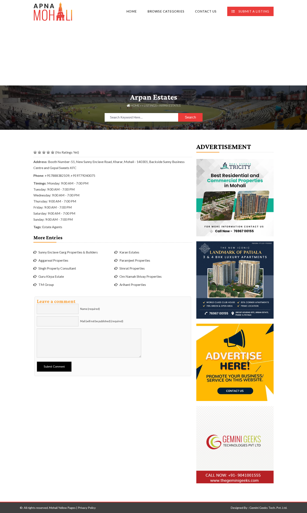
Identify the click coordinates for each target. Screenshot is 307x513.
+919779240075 (83, 175)
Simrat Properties (132, 268)
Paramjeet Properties (134, 260)
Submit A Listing (253, 11)
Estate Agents (52, 227)
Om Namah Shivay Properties (140, 276)
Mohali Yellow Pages (62, 507)
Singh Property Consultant (57, 268)
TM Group (46, 284)
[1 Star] (35, 152)
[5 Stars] (52, 152)
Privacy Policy (87, 507)
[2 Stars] (39, 152)
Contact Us (206, 11)
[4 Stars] (48, 152)
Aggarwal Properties (53, 260)
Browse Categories (165, 11)
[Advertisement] (153, 54)
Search (190, 117)
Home (131, 11)
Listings (150, 105)
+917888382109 (57, 175)
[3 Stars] (44, 152)
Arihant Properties (132, 284)
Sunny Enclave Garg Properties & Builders (68, 252)
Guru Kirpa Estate (51, 276)
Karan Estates (129, 252)
